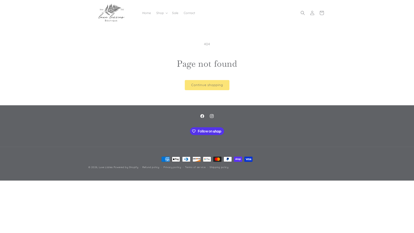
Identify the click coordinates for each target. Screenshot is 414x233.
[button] (161, 12)
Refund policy (150, 167)
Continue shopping (207, 85)
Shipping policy (219, 167)
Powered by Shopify (126, 167)
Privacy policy (172, 167)
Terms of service (195, 167)
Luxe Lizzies (106, 167)
